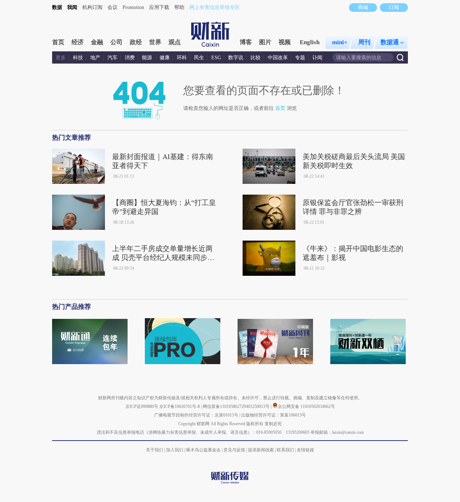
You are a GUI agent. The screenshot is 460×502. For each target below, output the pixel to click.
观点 (175, 42)
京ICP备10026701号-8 (180, 406)
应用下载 (159, 7)
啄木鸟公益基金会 (204, 449)
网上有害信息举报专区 (214, 7)
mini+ (340, 42)
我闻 (72, 7)
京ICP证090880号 (141, 406)
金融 (97, 42)
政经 (136, 42)
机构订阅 (92, 7)
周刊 (364, 42)
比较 (255, 57)
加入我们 (174, 449)
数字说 (235, 57)
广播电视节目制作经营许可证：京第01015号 (196, 415)
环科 (182, 57)
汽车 (112, 57)
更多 (61, 57)
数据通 (390, 42)
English (309, 42)
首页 (58, 42)
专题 (300, 57)
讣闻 (317, 57)
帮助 (179, 7)
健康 (165, 57)
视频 (285, 42)
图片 (265, 42)
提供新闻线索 (261, 449)
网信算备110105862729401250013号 (237, 406)
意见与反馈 (234, 449)
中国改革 (278, 57)
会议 (112, 7)
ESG (216, 57)
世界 (155, 42)
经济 (78, 42)
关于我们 (154, 449)
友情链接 (305, 449)
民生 (199, 57)
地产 (95, 57)
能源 (147, 57)
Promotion (133, 7)
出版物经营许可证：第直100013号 (273, 415)
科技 (78, 57)
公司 (116, 42)
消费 (130, 57)
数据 (57, 7)
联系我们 (285, 449)
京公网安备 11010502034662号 (306, 406)
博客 (246, 42)
